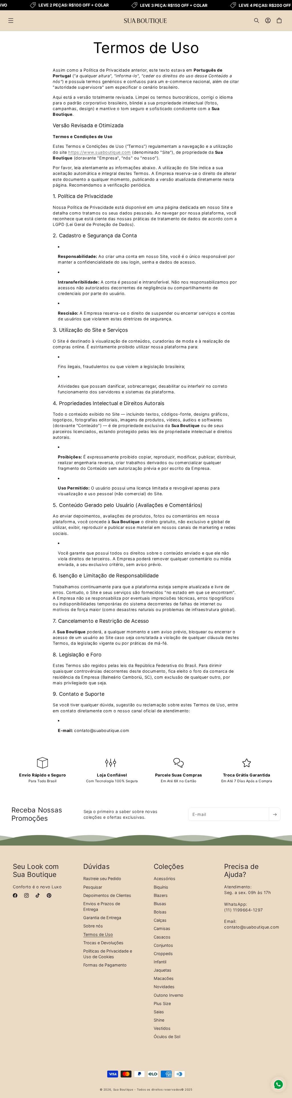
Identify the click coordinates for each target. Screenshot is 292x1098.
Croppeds (163, 953)
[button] (11, 20)
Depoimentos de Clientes (107, 895)
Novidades (164, 986)
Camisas (162, 928)
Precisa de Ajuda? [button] (241, 871)
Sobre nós (93, 925)
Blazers (161, 895)
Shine (159, 1020)
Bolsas (160, 911)
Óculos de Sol (167, 1036)
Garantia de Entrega (102, 917)
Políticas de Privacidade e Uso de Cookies (107, 954)
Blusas (160, 903)
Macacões (164, 978)
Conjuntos (163, 945)
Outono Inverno (168, 995)
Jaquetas (162, 970)
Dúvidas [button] (96, 867)
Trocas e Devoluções (103, 942)
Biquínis (161, 887)
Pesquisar (92, 887)
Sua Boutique (123, 1089)
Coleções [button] (169, 867)
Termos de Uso (98, 934)
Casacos (162, 937)
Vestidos (162, 1028)
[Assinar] (274, 814)
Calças (160, 920)
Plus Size (162, 1003)
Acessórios (164, 878)
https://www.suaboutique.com (99, 152)
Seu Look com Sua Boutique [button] (36, 871)
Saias (159, 1011)
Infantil (160, 961)
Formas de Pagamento (105, 964)
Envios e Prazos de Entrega (101, 906)
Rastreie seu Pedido (102, 878)
